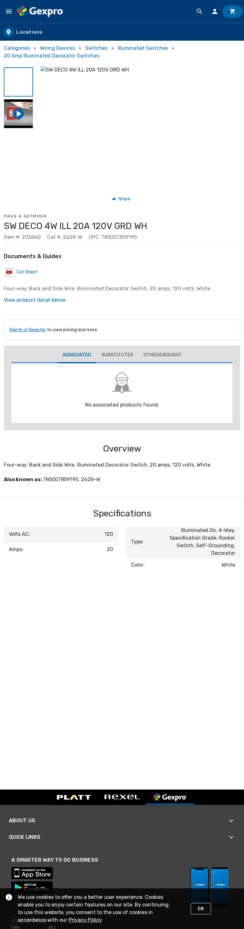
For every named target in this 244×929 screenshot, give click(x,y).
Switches (96, 48)
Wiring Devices (57, 48)
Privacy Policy (85, 920)
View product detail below (35, 300)
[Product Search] (199, 11)
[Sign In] (214, 11)
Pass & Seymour (25, 216)
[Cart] (232, 11)
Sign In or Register (27, 330)
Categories (17, 48)
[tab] (77, 355)
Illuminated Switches (143, 48)
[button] (18, 82)
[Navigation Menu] (9, 11)
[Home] (40, 11)
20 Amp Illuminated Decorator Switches (51, 56)
